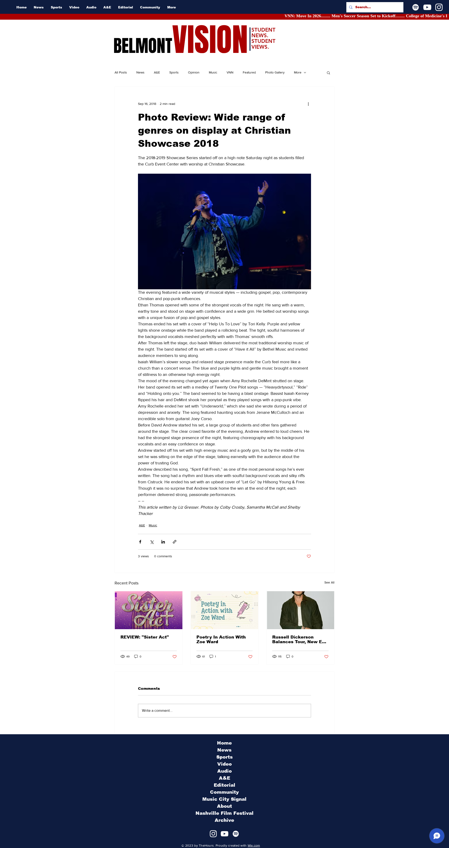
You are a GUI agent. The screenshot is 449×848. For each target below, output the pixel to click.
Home (224, 742)
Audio (224, 771)
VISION (210, 39)
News (140, 72)
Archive (224, 820)
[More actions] (308, 103)
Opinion (193, 72)
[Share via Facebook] (140, 542)
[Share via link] (174, 542)
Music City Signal (224, 799)
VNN (230, 72)
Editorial (224, 785)
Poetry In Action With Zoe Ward (221, 639)
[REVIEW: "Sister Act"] (148, 610)
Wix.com (254, 845)
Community (224, 792)
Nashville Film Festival (224, 813)
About (224, 806)
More (297, 72)
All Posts (121, 72)
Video (224, 764)
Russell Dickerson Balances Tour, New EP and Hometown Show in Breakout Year (299, 639)
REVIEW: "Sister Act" (144, 637)
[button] (328, 72)
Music (213, 72)
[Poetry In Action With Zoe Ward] (224, 610)
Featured (249, 72)
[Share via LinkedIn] (163, 542)
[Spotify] (415, 7)
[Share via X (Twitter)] (151, 542)
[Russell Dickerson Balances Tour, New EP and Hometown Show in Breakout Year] (300, 610)
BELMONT (142, 46)
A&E (157, 72)
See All (329, 582)
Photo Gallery (275, 72)
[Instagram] (439, 7)
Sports (174, 72)
